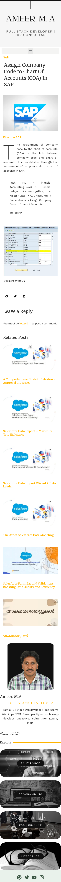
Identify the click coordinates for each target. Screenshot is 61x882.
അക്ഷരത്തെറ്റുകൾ (15, 635)
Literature (30, 856)
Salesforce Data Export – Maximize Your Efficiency (28, 432)
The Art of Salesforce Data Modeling (28, 535)
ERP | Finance (30, 825)
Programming (30, 794)
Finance (9, 137)
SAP (6, 57)
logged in (25, 323)
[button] (30, 51)
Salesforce (30, 763)
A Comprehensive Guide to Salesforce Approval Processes (29, 380)
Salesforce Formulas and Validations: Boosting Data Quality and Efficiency (29, 585)
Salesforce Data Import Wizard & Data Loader (29, 484)
